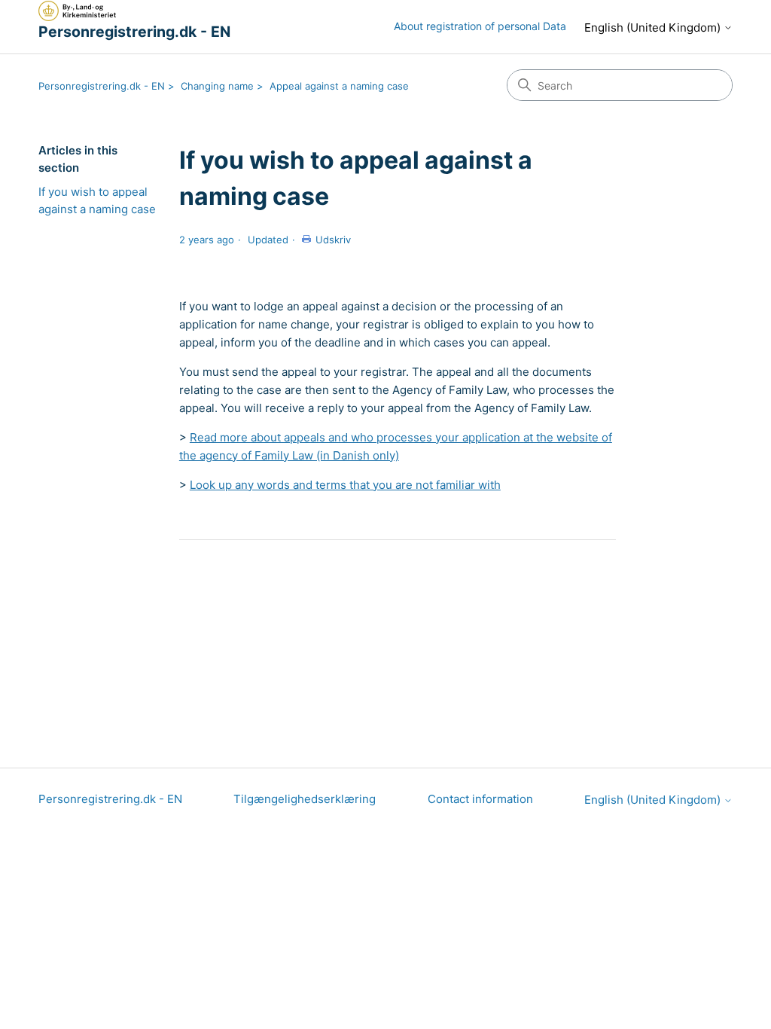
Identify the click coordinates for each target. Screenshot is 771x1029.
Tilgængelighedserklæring (304, 799)
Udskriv (333, 240)
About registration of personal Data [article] (480, 26)
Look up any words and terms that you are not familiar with (345, 485)
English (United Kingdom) (654, 27)
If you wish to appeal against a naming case (97, 200)
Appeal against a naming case (339, 86)
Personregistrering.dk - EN (101, 86)
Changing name (217, 86)
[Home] (77, 11)
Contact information (480, 799)
